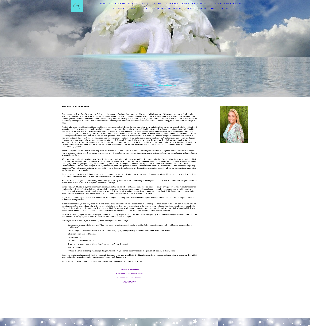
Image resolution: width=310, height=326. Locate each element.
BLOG (225, 8)
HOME (103, 4)
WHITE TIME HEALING (202, 4)
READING (145, 4)
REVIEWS (202, 8)
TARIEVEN (190, 8)
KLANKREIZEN (172, 4)
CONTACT (214, 8)
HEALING (157, 4)
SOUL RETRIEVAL (117, 4)
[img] (77, 6)
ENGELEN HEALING (153, 8)
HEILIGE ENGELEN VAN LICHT (127, 8)
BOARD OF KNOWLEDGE (227, 4)
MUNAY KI (133, 4)
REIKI (184, 4)
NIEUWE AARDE (175, 8)
